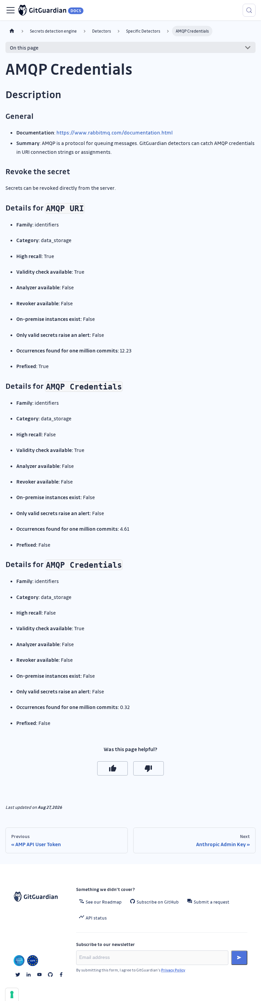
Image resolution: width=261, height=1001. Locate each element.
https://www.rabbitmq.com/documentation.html (114, 132)
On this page (24, 47)
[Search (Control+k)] (249, 10)
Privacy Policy (173, 969)
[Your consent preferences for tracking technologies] (11, 994)
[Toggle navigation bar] (10, 10)
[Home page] (11, 31)
